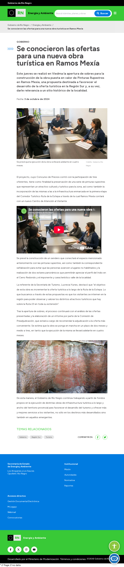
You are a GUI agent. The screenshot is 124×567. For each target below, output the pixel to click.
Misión (67, 469)
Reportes (68, 485)
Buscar (104, 13)
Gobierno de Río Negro (18, 25)
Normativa (69, 480)
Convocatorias (15, 517)
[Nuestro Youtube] (34, 550)
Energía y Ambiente (42, 25)
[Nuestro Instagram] (26, 550)
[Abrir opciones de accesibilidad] (114, 546)
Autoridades (70, 475)
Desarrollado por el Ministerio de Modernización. (33, 559)
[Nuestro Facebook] (11, 550)
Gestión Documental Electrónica (23, 501)
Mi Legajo (12, 507)
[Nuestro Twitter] (18, 550)
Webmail (12, 512)
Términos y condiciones (73, 559)
